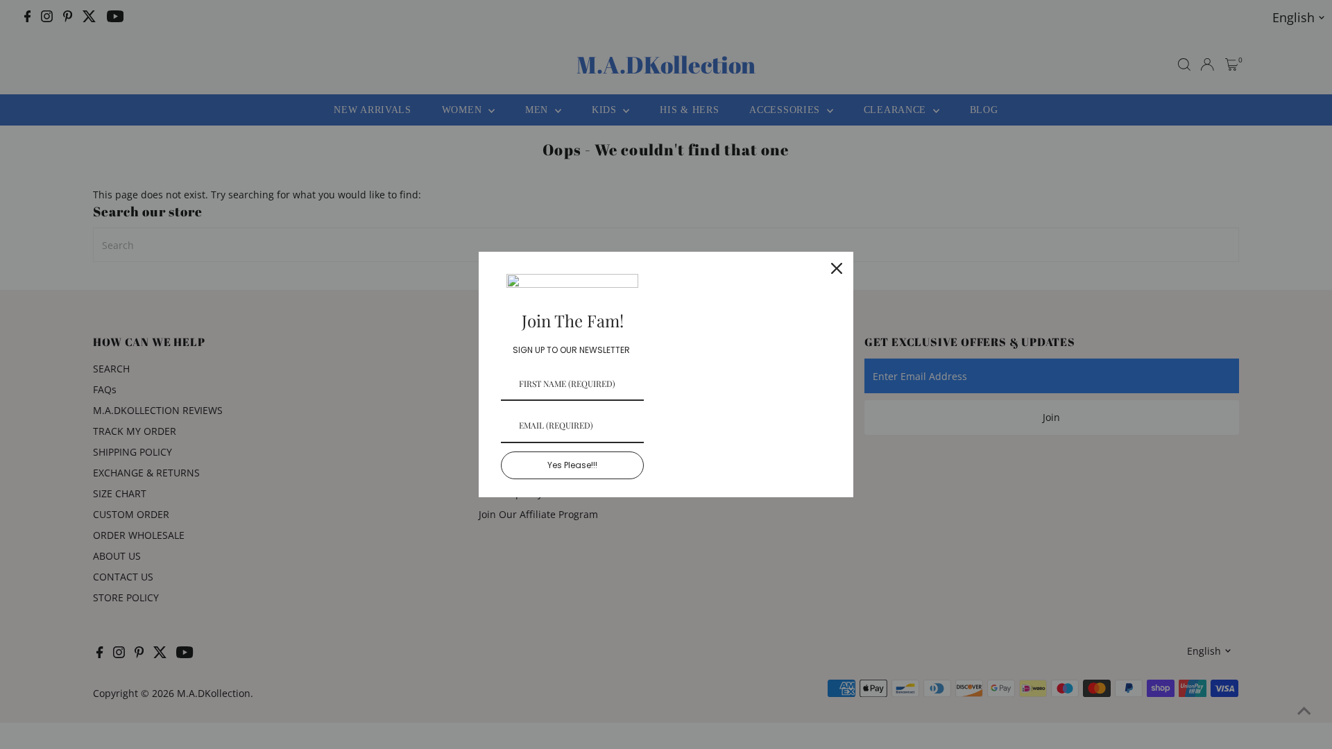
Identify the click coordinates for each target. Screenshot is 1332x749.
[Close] (836, 268)
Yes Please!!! (572, 465)
